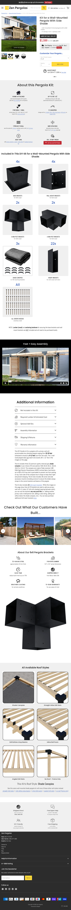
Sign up (28, 878)
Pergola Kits (4, 13)
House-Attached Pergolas (15, 13)
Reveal (59, 48)
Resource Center (5, 853)
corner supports (10, 142)
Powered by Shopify (35, 906)
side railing (20, 142)
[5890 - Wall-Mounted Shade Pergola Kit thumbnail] (24, 56)
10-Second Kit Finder (53, 143)
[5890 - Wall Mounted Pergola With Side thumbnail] (4, 56)
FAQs (2, 849)
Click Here (8, 841)
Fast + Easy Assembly (35, 344)
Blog (2, 851)
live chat (63, 72)
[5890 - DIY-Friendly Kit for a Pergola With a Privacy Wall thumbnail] (11, 56)
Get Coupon (48, 2)
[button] (53, 76)
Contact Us (4, 844)
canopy (15, 142)
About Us (3, 847)
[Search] (43, 8)
